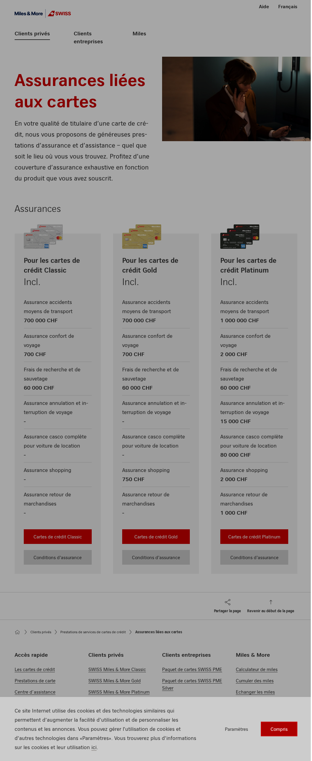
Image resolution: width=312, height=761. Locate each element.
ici (94, 747)
